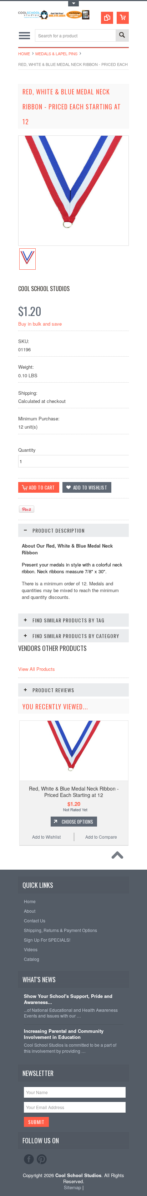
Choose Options (77, 821)
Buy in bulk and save (40, 323)
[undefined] (73, 243)
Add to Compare (101, 837)
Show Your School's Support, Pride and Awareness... (68, 999)
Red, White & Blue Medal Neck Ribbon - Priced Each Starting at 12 (74, 791)
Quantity (27, 449)
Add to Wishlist (46, 837)
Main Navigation (24, 35)
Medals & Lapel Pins (56, 53)
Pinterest (42, 1159)
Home (24, 53)
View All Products (36, 669)
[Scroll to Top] (119, 857)
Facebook (29, 1159)
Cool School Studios (44, 288)
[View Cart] (123, 18)
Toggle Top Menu (73, 3)
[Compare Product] (107, 18)
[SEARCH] (122, 36)
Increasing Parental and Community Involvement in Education (63, 1034)
